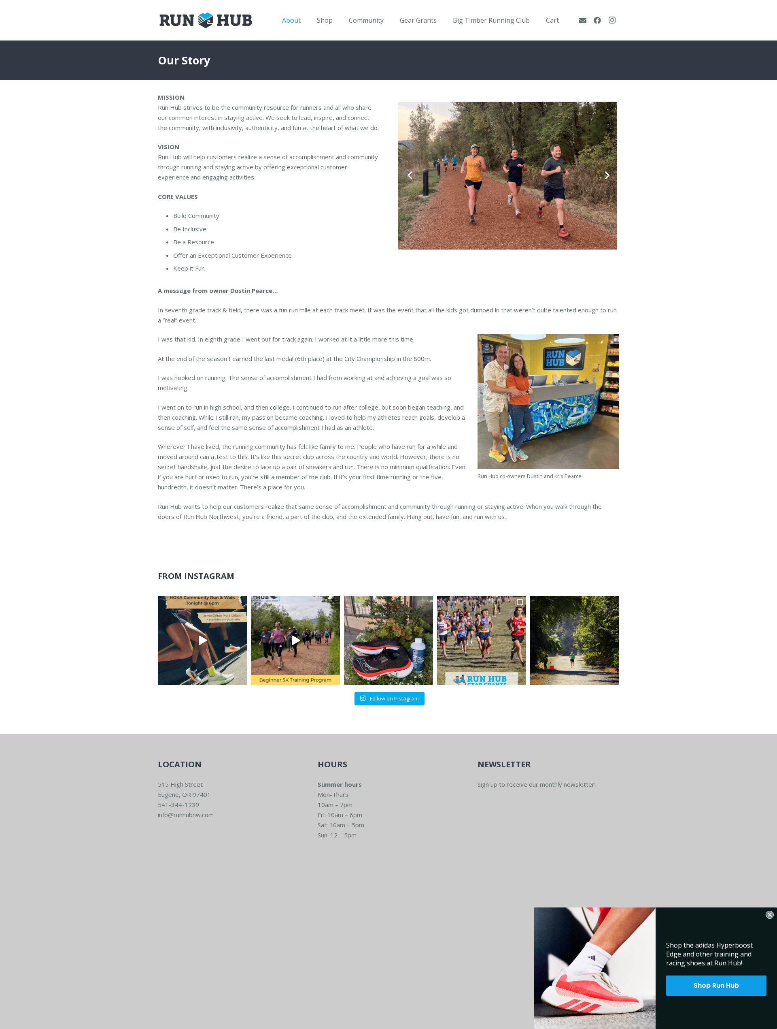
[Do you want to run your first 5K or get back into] (295, 640)
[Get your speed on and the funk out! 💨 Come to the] (388, 640)
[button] (306, 20)
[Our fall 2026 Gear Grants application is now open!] (481, 640)
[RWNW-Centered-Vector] (206, 20)
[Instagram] (612, 20)
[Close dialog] (770, 915)
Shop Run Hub (716, 985)
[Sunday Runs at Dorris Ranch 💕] (574, 640)
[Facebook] (597, 20)
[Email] (582, 20)
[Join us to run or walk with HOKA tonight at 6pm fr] (202, 640)
